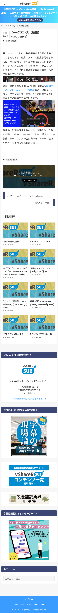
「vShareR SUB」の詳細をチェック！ (29, 398)
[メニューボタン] (55, 3)
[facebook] (26, 599)
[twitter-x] (29, 599)
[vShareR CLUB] (29, 3)
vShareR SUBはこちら (30, 19)
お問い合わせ (19, 604)
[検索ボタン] (3, 3)
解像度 (31, 89)
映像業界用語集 (11, 41)
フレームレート (17, 89)
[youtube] (32, 599)
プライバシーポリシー (35, 604)
